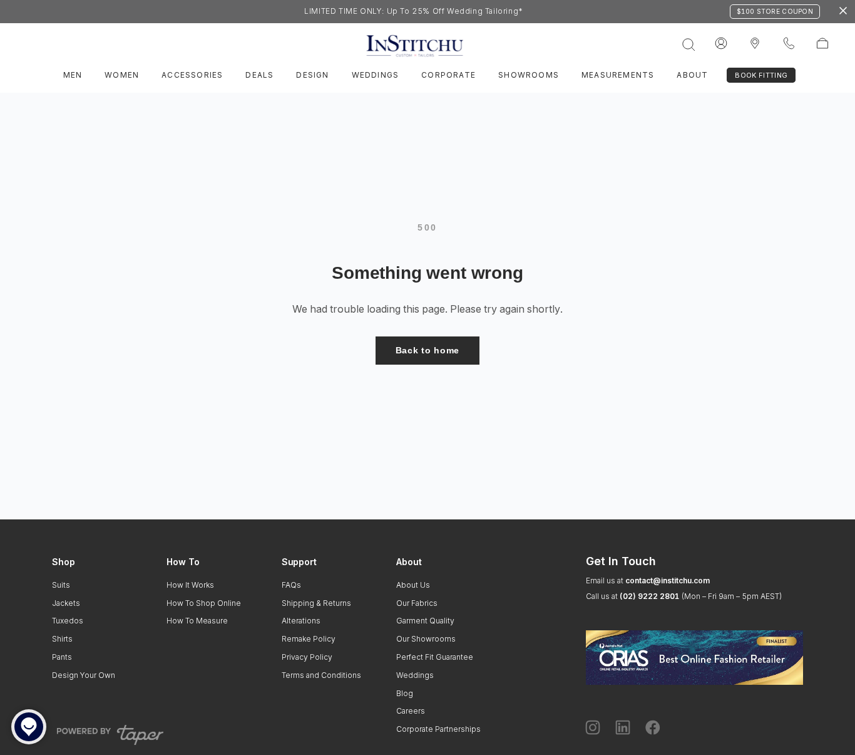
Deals (259, 75)
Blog (404, 693)
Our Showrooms (426, 638)
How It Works (190, 585)
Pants (62, 657)
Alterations (301, 620)
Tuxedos (67, 620)
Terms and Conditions (321, 675)
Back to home (427, 350)
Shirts (62, 638)
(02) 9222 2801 (649, 596)
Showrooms (528, 75)
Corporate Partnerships (438, 729)
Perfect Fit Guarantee (434, 657)
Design (312, 75)
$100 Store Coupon (775, 11)
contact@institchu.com (667, 580)
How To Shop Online (203, 603)
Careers (410, 711)
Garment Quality (425, 620)
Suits (61, 585)
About (692, 75)
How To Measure (197, 620)
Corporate (448, 75)
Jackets (66, 603)
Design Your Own (83, 675)
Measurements (617, 75)
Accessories (192, 75)
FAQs (291, 585)
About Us (413, 585)
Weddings (375, 75)
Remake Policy (308, 638)
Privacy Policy (307, 657)
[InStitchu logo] (754, 44)
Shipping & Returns (316, 603)
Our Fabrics (417, 603)
